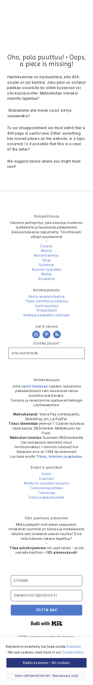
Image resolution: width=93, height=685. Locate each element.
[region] (46, 661)
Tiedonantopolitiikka (46, 488)
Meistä (46, 251)
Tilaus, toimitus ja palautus (46, 301)
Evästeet (73, 646)
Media (46, 274)
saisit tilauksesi (35, 386)
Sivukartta (46, 279)
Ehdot (46, 474)
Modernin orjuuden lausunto (46, 483)
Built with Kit (46, 623)
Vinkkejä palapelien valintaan (46, 315)
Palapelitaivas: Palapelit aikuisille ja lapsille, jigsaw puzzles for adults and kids (46, 18)
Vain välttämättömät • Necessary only (46, 676)
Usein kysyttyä (46, 306)
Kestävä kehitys (46, 255)
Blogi (46, 260)
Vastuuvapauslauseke (46, 497)
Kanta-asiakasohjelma (47, 296)
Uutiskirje (46, 265)
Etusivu (46, 246)
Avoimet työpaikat (47, 269)
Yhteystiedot (46, 310)
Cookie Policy (72, 652)
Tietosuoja (46, 493)
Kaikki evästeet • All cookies (46, 663)
